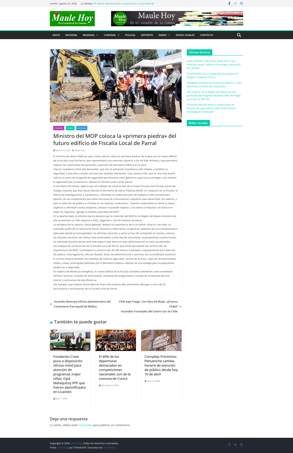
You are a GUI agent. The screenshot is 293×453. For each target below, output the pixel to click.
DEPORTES (147, 35)
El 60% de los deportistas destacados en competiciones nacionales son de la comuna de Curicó (115, 367)
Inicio (56, 35)
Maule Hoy (80, 150)
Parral (70, 128)
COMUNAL (110, 35)
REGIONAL (89, 35)
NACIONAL (71, 35)
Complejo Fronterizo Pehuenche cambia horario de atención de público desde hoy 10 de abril (161, 365)
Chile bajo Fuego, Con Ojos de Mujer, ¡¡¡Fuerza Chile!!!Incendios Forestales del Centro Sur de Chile (148, 306)
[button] (97, 35)
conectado (85, 425)
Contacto (206, 35)
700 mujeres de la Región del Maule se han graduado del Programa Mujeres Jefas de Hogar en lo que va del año (125, 5)
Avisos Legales (185, 35)
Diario (163, 35)
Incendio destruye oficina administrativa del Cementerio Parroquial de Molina (82, 304)
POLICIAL (130, 35)
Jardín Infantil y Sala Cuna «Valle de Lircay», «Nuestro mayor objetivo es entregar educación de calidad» (214, 64)
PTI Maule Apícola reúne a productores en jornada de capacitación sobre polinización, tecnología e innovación (211, 108)
